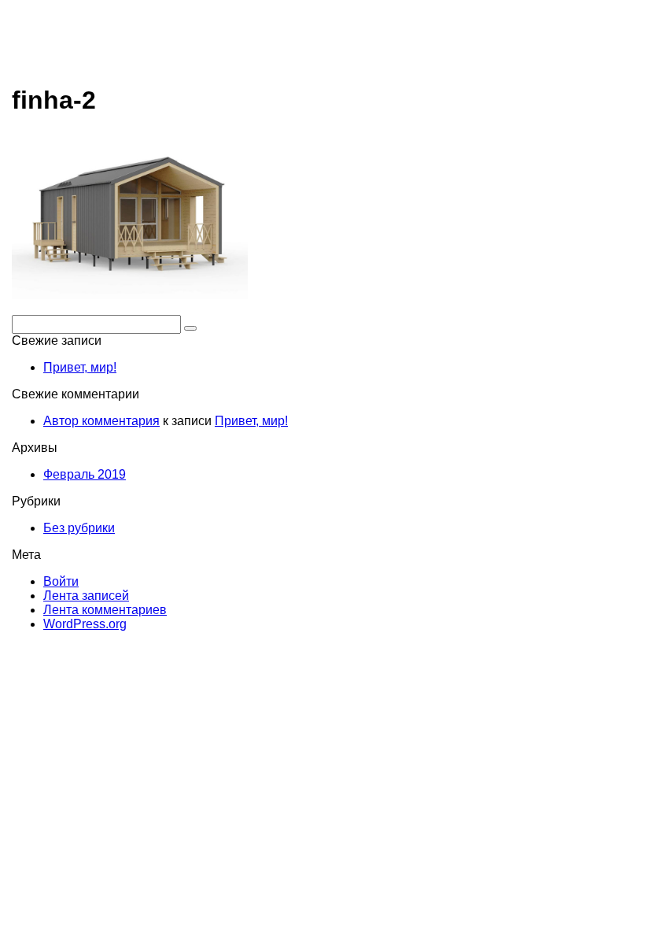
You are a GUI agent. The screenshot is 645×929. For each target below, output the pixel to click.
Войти (61, 581)
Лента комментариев (105, 609)
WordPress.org (85, 624)
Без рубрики (79, 528)
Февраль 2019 (84, 474)
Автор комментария (101, 420)
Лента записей (86, 595)
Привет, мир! (79, 367)
